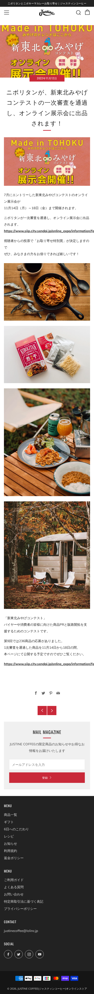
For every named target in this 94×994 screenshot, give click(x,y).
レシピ (9, 836)
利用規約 (10, 851)
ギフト (9, 822)
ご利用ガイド (14, 880)
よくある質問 (14, 887)
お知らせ (10, 843)
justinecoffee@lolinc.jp (21, 931)
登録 (45, 777)
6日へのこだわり (16, 829)
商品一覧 (10, 815)
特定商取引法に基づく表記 (23, 901)
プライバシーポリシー (20, 909)
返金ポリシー (14, 858)
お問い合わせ (14, 894)
